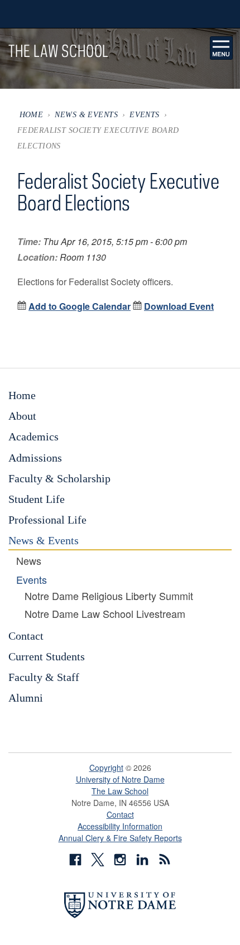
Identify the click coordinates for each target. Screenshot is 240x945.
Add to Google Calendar (79, 306)
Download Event (179, 306)
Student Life (36, 499)
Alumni (25, 698)
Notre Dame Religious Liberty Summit (109, 596)
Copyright (106, 767)
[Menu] (221, 48)
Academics (33, 436)
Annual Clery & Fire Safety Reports (120, 837)
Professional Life (47, 520)
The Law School (120, 791)
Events (144, 114)
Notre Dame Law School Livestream (105, 614)
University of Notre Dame (120, 779)
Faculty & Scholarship (59, 478)
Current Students (46, 656)
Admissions (35, 458)
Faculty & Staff (43, 677)
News (28, 561)
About (22, 416)
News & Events (86, 114)
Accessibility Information (120, 826)
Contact (26, 636)
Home (32, 114)
